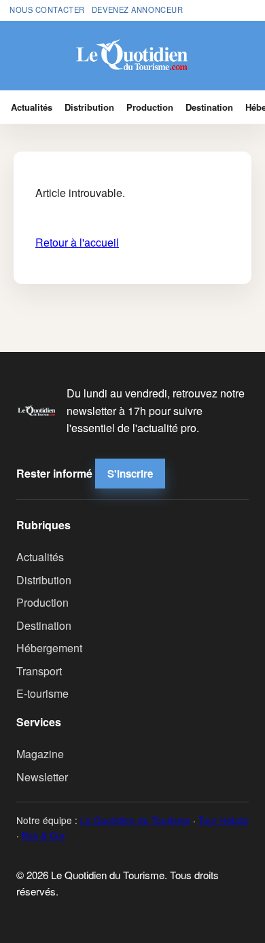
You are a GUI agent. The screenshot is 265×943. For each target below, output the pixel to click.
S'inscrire (130, 473)
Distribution (89, 107)
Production (149, 107)
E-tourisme (42, 693)
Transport (39, 671)
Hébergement (49, 648)
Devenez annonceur (137, 9)
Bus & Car (43, 835)
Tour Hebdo (223, 820)
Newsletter (42, 777)
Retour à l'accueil (77, 242)
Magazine (40, 754)
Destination (209, 107)
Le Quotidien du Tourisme (135, 820)
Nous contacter (47, 9)
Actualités (31, 107)
